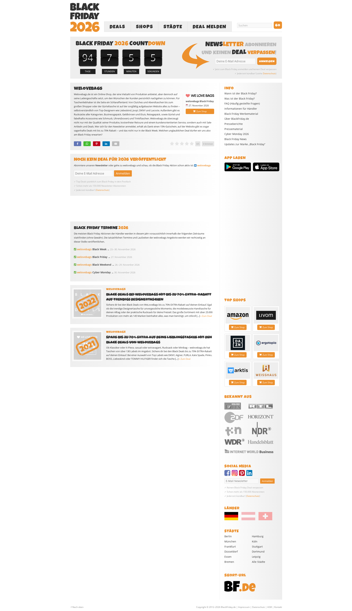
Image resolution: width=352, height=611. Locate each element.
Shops (144, 26)
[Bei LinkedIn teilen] (106, 143)
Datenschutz (269, 73)
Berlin (228, 536)
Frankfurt (230, 546)
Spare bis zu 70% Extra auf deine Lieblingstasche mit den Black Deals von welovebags (159, 340)
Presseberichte (233, 124)
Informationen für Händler (240, 108)
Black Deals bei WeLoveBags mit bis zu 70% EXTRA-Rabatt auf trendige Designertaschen (158, 297)
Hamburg (257, 536)
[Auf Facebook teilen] (77, 143)
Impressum (244, 607)
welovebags (204, 165)
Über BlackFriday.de (236, 118)
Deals (117, 26)
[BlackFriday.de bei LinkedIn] (250, 474)
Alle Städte (258, 562)
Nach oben (77, 607)
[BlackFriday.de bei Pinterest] (242, 474)
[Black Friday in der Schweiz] (264, 519)
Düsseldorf (231, 551)
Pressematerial (233, 129)
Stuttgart (257, 546)
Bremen (229, 562)
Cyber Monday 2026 (236, 134)
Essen (228, 556)
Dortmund (258, 551)
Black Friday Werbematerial (241, 113)
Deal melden (209, 26)
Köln (254, 541)
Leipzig (256, 556)
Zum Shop (201, 111)
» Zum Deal (206, 316)
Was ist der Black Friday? (239, 98)
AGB (269, 607)
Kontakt (278, 607)
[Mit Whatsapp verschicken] (87, 143)
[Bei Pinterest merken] (96, 143)
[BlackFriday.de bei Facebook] (228, 474)
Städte (173, 26)
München (230, 541)
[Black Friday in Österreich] (248, 519)
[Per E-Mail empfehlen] (115, 143)
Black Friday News (235, 139)
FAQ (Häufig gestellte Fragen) (242, 103)
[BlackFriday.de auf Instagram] (235, 474)
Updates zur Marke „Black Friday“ (244, 144)
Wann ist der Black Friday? (240, 93)
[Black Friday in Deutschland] (232, 519)
